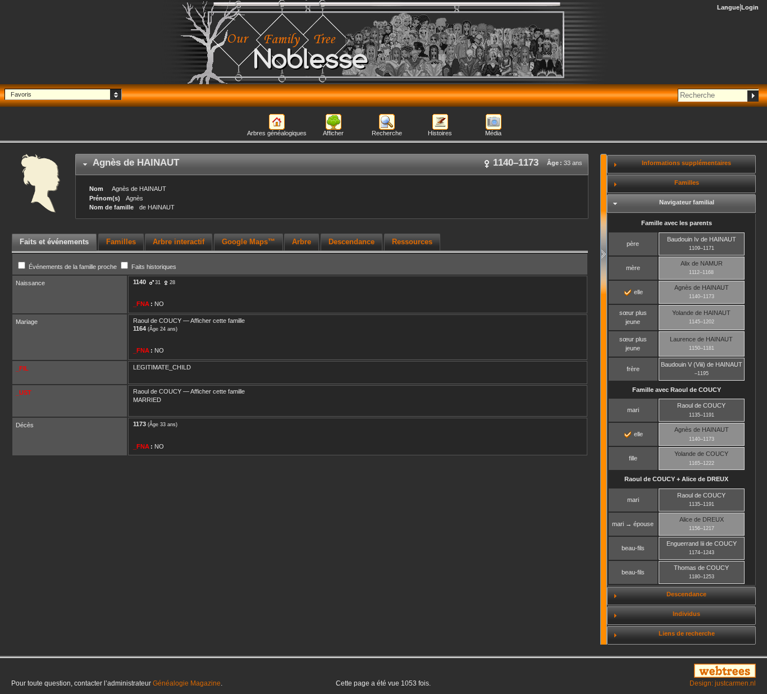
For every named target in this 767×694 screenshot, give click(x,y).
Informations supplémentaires (686, 162)
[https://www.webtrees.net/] (639, 671)
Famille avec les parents (676, 223)
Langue (728, 7)
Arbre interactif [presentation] (178, 242)
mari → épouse (633, 523)
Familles (686, 182)
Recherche (387, 133)
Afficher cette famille (217, 320)
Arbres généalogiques (277, 133)
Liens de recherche (687, 633)
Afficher (333, 133)
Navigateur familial (686, 202)
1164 (139, 328)
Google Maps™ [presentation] (248, 242)
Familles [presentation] (121, 242)
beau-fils (633, 548)
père (633, 243)
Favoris (21, 94)
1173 (139, 424)
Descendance (686, 594)
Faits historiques (153, 266)
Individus (686, 613)
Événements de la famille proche (72, 266)
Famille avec (676, 389)
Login (750, 7)
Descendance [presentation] (351, 242)
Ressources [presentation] (412, 242)
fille (633, 458)
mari (633, 410)
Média (493, 133)
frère (633, 369)
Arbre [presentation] (301, 242)
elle (637, 292)
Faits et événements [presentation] (54, 242)
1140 (139, 281)
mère (633, 267)
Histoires (440, 133)
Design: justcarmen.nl (723, 683)
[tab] (331, 164)
